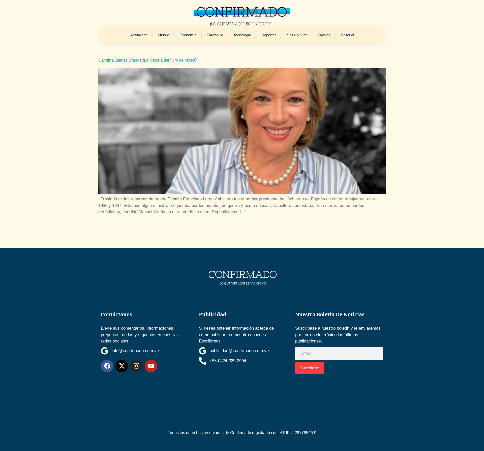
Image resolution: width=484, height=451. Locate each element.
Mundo (163, 35)
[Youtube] (151, 366)
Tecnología (242, 35)
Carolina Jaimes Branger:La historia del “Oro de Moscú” (148, 60)
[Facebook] (107, 366)
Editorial (347, 35)
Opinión (324, 35)
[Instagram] (136, 366)
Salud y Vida (297, 35)
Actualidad (138, 35)
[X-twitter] (121, 366)
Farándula (215, 35)
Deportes (269, 35)
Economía (187, 35)
